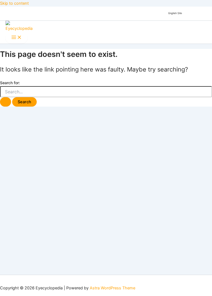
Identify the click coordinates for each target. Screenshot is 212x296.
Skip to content (14, 3)
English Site (175, 13)
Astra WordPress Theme (112, 288)
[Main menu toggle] (17, 38)
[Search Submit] (5, 102)
